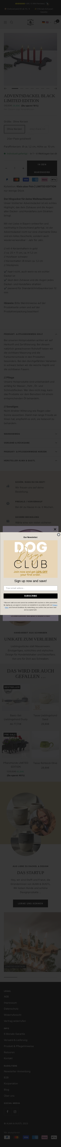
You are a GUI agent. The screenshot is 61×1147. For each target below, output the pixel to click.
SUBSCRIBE (30, 596)
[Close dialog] (58, 534)
